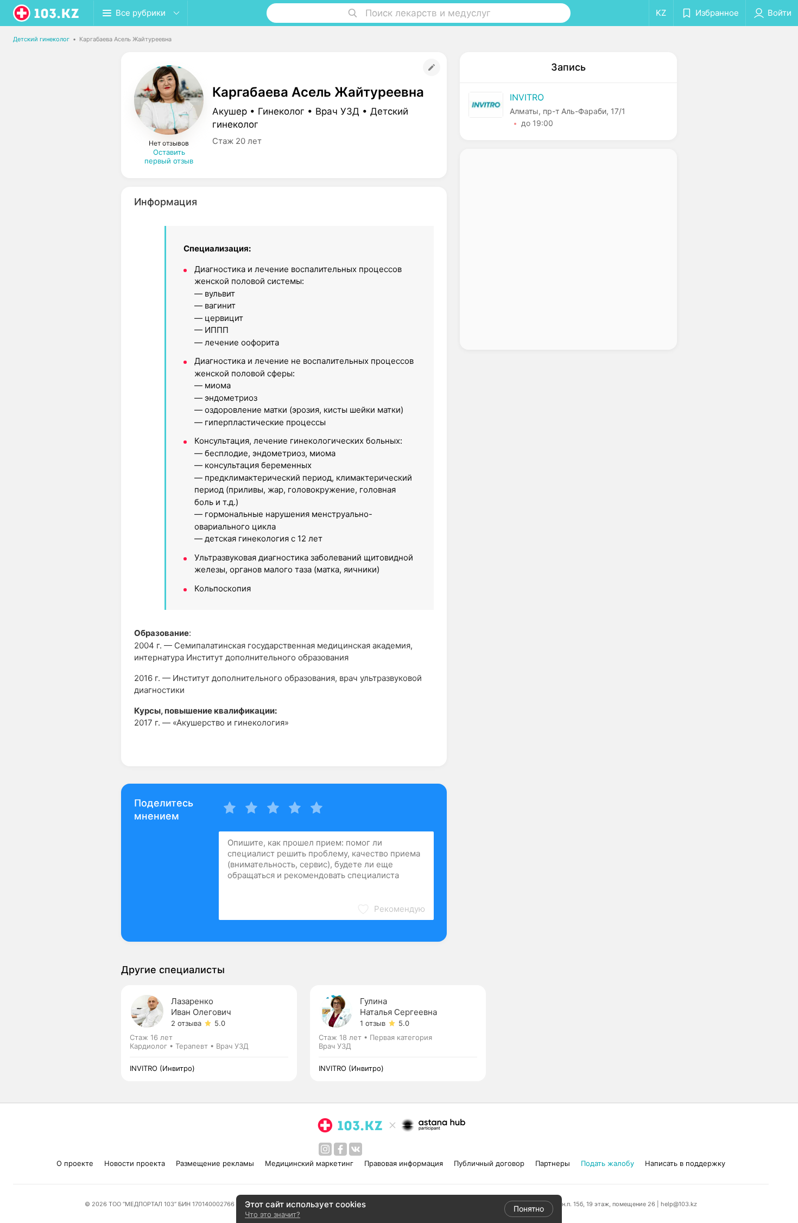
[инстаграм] (325, 1149)
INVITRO (527, 97)
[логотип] (46, 13)
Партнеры (552, 1163)
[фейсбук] (340, 1149)
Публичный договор (489, 1163)
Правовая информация (403, 1163)
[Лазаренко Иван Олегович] (215, 1033)
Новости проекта (134, 1163)
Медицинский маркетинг (309, 1163)
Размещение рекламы (215, 1163)
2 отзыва (186, 1023)
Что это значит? (272, 1214)
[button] (391, 909)
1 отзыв (372, 1023)
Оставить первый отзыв (168, 156)
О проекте (74, 1163)
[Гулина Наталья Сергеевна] (398, 1033)
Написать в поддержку (685, 1163)
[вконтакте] (355, 1149)
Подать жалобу (607, 1163)
